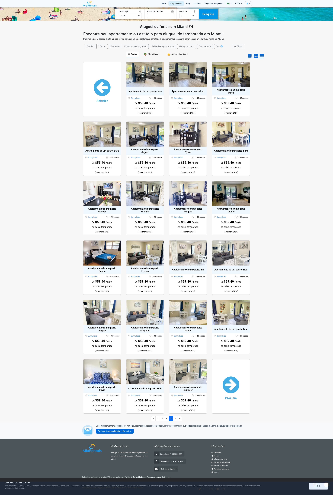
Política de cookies (220, 466)
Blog (188, 3)
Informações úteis (220, 459)
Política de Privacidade (133, 477)
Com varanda (205, 46)
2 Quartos (115, 46)
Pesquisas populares (221, 469)
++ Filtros (238, 46)
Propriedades (176, 3)
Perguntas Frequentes (213, 3)
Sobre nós (217, 453)
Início (164, 3)
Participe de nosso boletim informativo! (115, 431)
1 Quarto (102, 46)
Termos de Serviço (154, 477)
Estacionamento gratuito (135, 46)
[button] (129, 74)
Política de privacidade (221, 462)
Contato (197, 3)
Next (221, 46)
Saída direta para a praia (163, 46)
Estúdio (90, 46)
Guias (215, 472)
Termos (216, 456)
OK (318, 486)
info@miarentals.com (168, 469)
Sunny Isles (135, 98)
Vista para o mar (186, 46)
